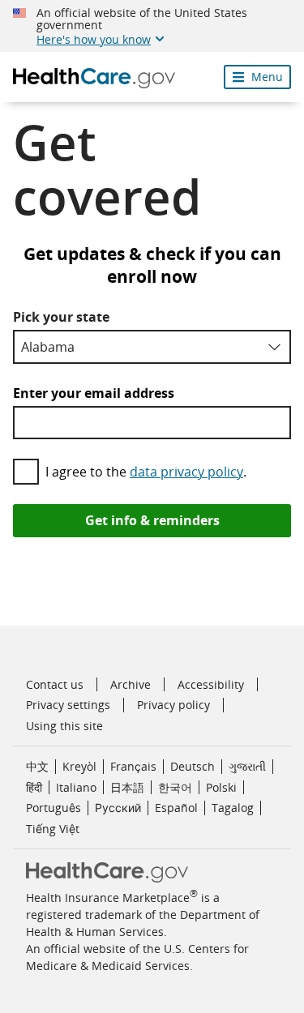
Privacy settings (68, 705)
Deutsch (192, 766)
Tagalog (233, 807)
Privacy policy (173, 704)
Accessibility (211, 684)
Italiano (76, 787)
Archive (130, 684)
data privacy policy (186, 472)
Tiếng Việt (52, 828)
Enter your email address (93, 393)
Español (176, 807)
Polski (221, 787)
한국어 (175, 787)
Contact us (54, 684)
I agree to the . (145, 472)
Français (133, 766)
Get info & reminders (152, 520)
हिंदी (34, 787)
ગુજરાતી (247, 766)
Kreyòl (79, 766)
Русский (118, 807)
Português (53, 807)
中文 (37, 766)
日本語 (127, 787)
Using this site (64, 725)
